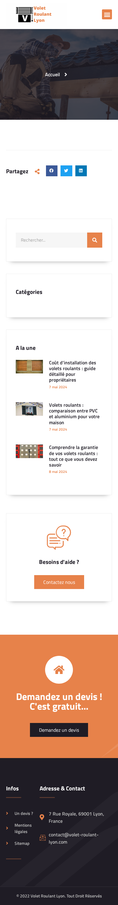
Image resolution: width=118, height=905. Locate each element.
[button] (107, 14)
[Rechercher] (94, 240)
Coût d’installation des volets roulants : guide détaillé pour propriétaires (72, 371)
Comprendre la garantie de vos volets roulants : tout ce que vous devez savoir (73, 456)
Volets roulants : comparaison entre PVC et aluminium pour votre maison (74, 413)
